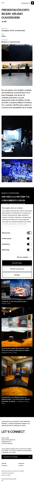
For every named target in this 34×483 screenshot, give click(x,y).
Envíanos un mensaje (11, 457)
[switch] (29, 238)
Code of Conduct (6, 475)
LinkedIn (4, 463)
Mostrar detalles (22, 257)
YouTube (20, 465)
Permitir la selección (17, 269)
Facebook (4, 465)
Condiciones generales (8, 473)
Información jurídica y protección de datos (13, 471)
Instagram (21, 463)
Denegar (17, 275)
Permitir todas (17, 263)
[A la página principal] (32, 2)
